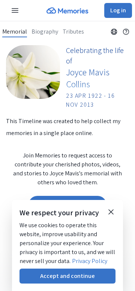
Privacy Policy (89, 261)
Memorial (14, 32)
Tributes (73, 32)
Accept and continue (67, 276)
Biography (45, 32)
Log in (118, 10)
